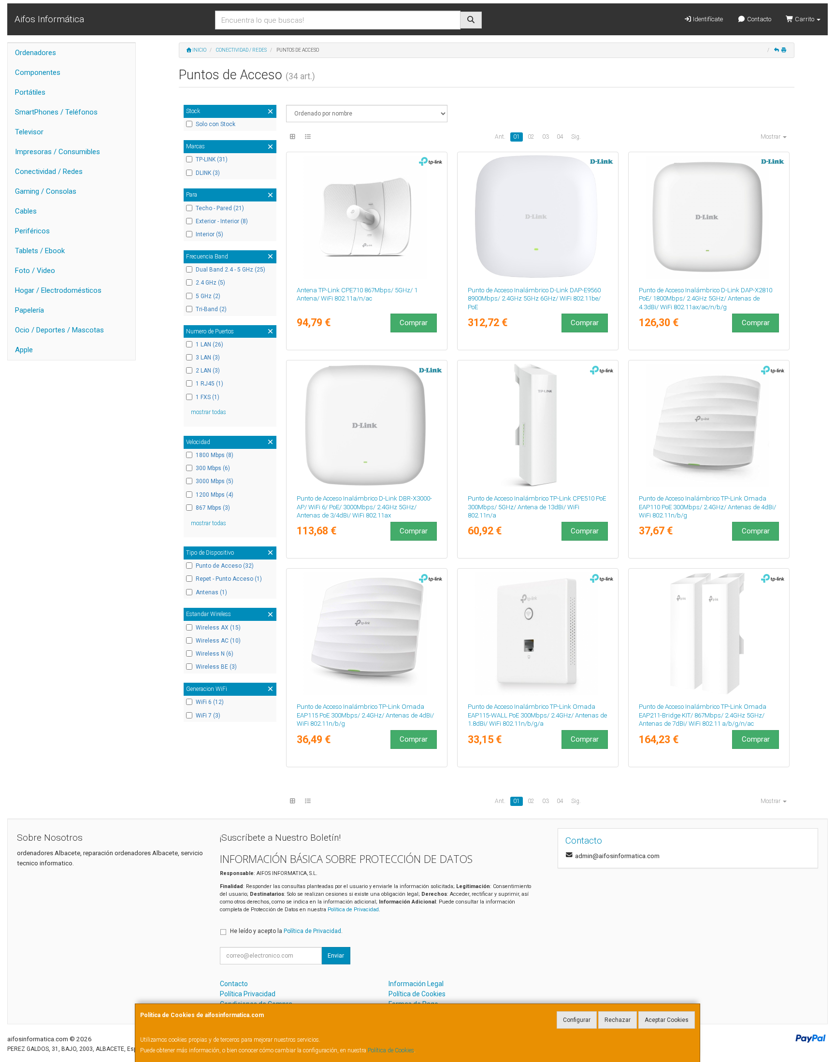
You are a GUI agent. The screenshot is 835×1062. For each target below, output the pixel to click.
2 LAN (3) (208, 370)
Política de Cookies (391, 1050)
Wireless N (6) (214, 653)
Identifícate (707, 19)
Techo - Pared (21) (220, 208)
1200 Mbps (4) (214, 494)
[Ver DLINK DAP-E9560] (538, 217)
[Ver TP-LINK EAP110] (709, 425)
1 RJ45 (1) (209, 383)
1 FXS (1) (207, 397)
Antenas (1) (211, 592)
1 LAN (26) (209, 344)
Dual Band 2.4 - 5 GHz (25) (230, 269)
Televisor (29, 132)
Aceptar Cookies (667, 1020)
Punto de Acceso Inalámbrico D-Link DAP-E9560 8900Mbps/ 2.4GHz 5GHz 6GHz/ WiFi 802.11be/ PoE (534, 299)
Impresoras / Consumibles (57, 151)
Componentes (37, 72)
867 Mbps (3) (213, 507)
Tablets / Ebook (40, 250)
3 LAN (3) (208, 357)
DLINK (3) (208, 173)
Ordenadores (35, 52)
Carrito (804, 19)
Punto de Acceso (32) (225, 565)
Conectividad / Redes (49, 171)
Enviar (336, 955)
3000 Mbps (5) (214, 481)
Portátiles (30, 92)
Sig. (576, 136)
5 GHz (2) (208, 296)
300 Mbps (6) (213, 468)
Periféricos (32, 231)
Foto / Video (35, 270)
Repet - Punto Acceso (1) (229, 578)
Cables (26, 211)
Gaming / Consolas (45, 191)
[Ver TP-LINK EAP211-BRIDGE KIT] (709, 633)
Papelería (29, 310)
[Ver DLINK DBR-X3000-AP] (367, 425)
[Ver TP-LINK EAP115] (367, 633)
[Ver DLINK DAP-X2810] (709, 217)
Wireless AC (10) (218, 640)
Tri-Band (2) (211, 309)
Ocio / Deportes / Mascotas (59, 330)
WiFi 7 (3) (208, 715)
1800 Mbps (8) (214, 455)
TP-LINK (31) (212, 159)
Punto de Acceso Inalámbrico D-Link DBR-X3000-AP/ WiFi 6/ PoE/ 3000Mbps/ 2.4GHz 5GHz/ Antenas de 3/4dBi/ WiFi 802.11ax (364, 507)
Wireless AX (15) (218, 627)
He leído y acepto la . (286, 931)
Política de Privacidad (353, 909)
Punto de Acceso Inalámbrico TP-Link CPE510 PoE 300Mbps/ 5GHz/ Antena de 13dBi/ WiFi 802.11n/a (537, 507)
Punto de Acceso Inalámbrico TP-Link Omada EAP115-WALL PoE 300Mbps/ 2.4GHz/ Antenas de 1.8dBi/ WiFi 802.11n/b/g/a (537, 715)
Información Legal (416, 984)
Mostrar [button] (771, 136)
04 (560, 136)
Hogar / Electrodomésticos (58, 290)
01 (516, 136)
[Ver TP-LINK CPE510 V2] (538, 425)
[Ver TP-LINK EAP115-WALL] (538, 633)
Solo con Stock (215, 124)
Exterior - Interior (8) (222, 221)
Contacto (758, 19)
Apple (24, 349)
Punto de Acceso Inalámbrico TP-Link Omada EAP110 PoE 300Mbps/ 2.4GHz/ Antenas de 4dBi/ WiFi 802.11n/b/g (707, 507)
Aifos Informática (49, 19)
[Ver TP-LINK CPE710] (367, 217)
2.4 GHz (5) (210, 282)
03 (545, 136)
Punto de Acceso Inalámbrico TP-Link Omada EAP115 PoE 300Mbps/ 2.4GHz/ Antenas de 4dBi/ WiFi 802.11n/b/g (365, 715)
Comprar (414, 322)
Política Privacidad (247, 994)
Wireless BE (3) (216, 666)
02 (531, 136)
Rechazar (618, 1020)
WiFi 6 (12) (210, 702)
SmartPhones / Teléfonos (56, 112)
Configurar (576, 1020)
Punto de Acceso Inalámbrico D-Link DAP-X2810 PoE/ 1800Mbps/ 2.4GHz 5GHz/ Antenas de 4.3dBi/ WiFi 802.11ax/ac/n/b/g (705, 299)
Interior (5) (209, 234)
